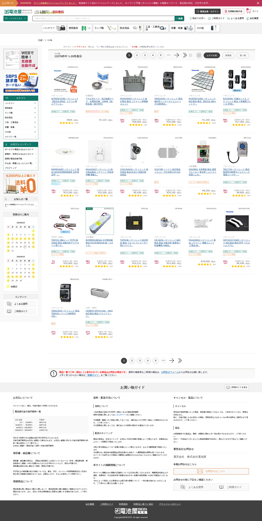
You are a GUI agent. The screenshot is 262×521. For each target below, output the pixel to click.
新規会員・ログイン (209, 11)
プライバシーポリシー (170, 504)
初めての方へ (199, 18)
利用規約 (123, 504)
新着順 (228, 55)
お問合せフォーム (170, 372)
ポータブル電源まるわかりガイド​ (19, 149)
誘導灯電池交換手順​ (13, 159)
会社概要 (254, 18)
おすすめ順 (212, 55)
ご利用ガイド (218, 18)
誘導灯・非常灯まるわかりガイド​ (19, 154)
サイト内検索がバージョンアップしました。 (19, 205)
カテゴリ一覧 (10, 137)
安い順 (243, 55)
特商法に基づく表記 (143, 504)
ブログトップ (10, 168)
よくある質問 (237, 18)
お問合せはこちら (215, 471)
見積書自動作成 (235, 11)
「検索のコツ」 (93, 375)
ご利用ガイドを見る (238, 387)
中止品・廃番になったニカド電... (19, 163)
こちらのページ (121, 415)
